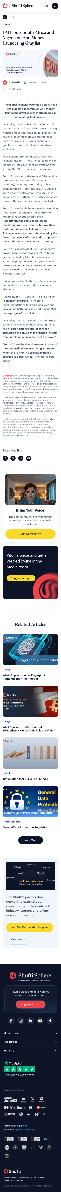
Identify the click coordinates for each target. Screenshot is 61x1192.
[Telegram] (42, 1099)
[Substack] (31, 1107)
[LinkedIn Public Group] (10, 1099)
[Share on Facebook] (5, 458)
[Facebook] (11, 1020)
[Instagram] (20, 1020)
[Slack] (28, 1114)
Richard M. (12, 82)
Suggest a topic (21, 578)
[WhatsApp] (21, 1114)
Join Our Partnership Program (29, 927)
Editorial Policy (10, 1178)
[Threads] (32, 1099)
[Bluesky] (37, 1114)
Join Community (30, 534)
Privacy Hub (24, 1178)
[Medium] (14, 1107)
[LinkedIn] (30, 1020)
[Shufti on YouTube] (28, 458)
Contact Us (18, 939)
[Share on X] (13, 458)
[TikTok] (50, 1020)
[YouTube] (40, 1020)
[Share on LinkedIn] (20, 458)
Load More (30, 840)
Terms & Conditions (14, 1181)
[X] (44, 1114)
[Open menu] (55, 6)
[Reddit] (41, 1107)
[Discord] (23, 1099)
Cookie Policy (39, 1178)
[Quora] (9, 1114)
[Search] (46, 6)
